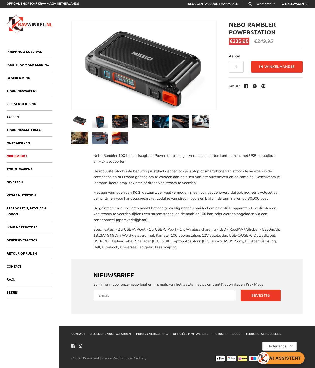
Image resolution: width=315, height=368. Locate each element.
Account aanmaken (221, 4)
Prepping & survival (24, 51)
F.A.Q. (11, 279)
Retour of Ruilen (22, 253)
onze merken (18, 143)
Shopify (107, 358)
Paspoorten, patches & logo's (27, 211)
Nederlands (263, 4)
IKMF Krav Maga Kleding (28, 65)
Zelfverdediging (21, 104)
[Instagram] (80, 346)
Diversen (15, 182)
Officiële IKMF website (190, 334)
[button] (206, 65)
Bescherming (18, 78)
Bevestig (260, 295)
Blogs (235, 334)
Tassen (13, 117)
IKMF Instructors (22, 227)
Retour (219, 334)
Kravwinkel (91, 358)
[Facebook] (73, 346)
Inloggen (195, 4)
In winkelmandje (277, 66)
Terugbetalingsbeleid (264, 334)
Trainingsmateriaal (24, 130)
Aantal (234, 56)
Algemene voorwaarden (110, 334)
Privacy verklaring (152, 334)
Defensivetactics (22, 240)
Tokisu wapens (19, 169)
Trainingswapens (22, 91)
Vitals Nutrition (21, 195)
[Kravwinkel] (29, 24)
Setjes (12, 292)
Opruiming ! (17, 156)
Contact (14, 266)
